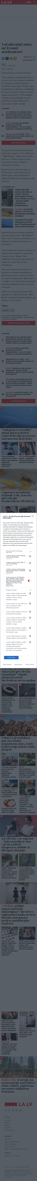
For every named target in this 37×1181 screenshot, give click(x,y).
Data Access (18, 664)
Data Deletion (7, 664)
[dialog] (18, 590)
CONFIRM (11, 657)
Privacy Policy (29, 664)
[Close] (33, 516)
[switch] (29, 556)
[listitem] (18, 551)
